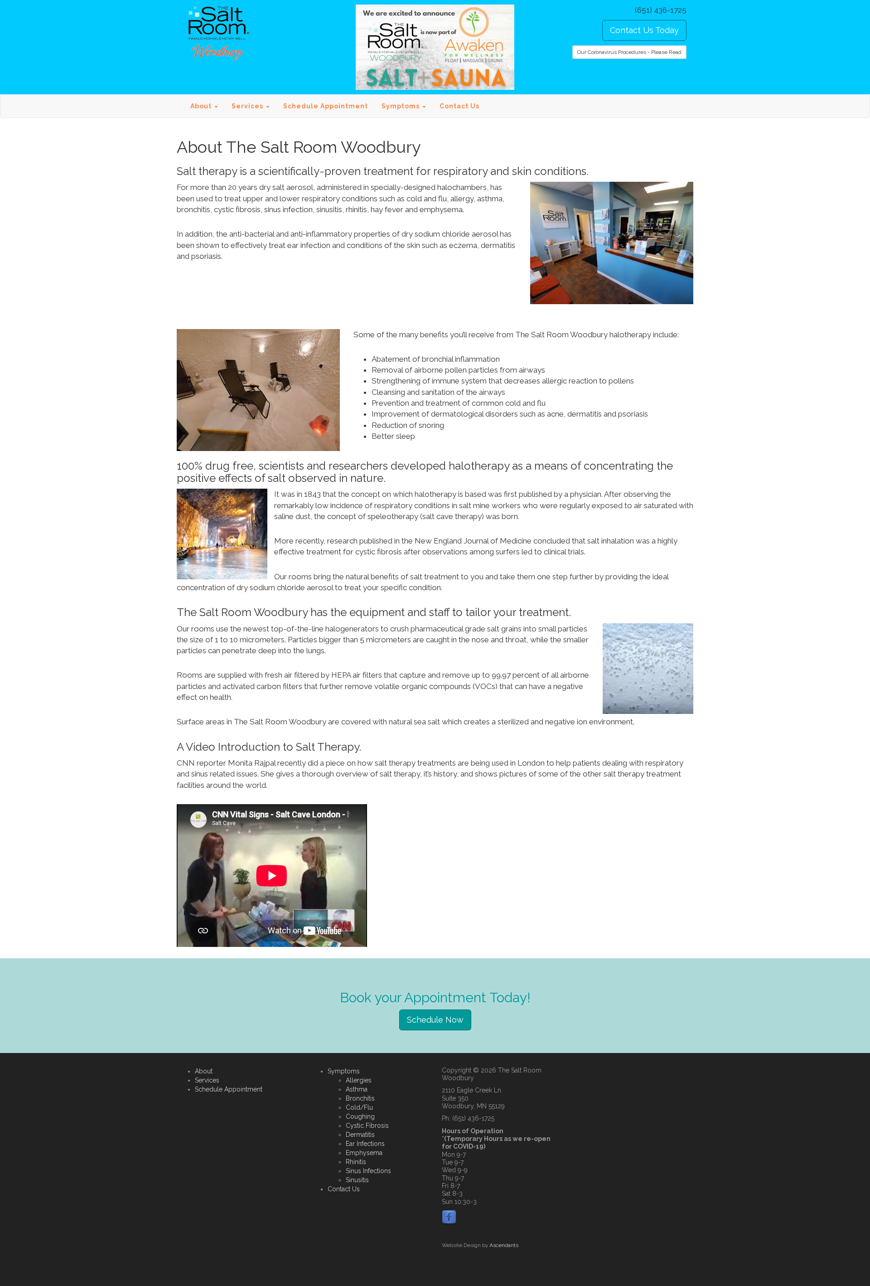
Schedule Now (435, 1019)
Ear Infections (365, 1143)
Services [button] (248, 106)
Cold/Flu (359, 1107)
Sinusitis (357, 1180)
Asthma (356, 1089)
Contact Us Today (644, 30)
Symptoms (344, 1071)
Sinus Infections (368, 1170)
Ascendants (503, 1245)
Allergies (359, 1080)
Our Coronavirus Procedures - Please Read (629, 52)
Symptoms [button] (401, 106)
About (204, 1071)
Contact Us (459, 106)
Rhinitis (356, 1161)
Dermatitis (360, 1134)
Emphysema (364, 1152)
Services (207, 1080)
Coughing (360, 1116)
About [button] (201, 106)
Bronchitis (360, 1098)
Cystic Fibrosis (367, 1125)
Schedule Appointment (325, 106)
